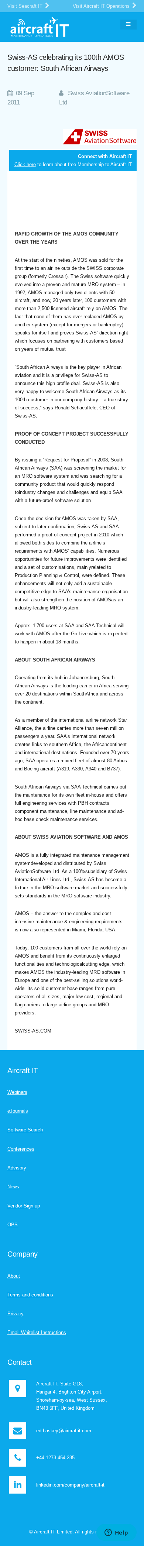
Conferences (20, 1149)
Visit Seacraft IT (25, 6)
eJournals (17, 1111)
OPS (12, 1224)
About (13, 1276)
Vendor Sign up (23, 1206)
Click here (25, 164)
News (13, 1186)
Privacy (15, 1313)
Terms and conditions (30, 1295)
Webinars (17, 1092)
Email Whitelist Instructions (36, 1332)
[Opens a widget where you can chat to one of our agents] (116, 1533)
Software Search (25, 1130)
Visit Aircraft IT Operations (102, 6)
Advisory (16, 1168)
